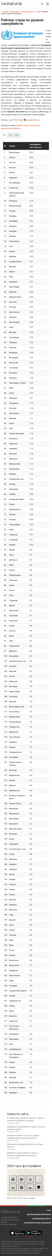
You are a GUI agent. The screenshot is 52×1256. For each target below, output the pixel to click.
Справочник (14, 12)
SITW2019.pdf (17, 120)
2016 (10, 135)
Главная (5, 12)
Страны (38, 12)
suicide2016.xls (33, 120)
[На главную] (12, 4)
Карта (17, 135)
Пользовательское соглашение (37, 1223)
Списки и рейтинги (27, 12)
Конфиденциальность (41, 1219)
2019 (4, 135)
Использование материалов (39, 1214)
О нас (48, 1210)
